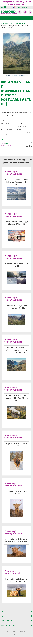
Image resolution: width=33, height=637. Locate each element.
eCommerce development (11, 633)
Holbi (20, 633)
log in (6, 143)
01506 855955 (2, 7)
